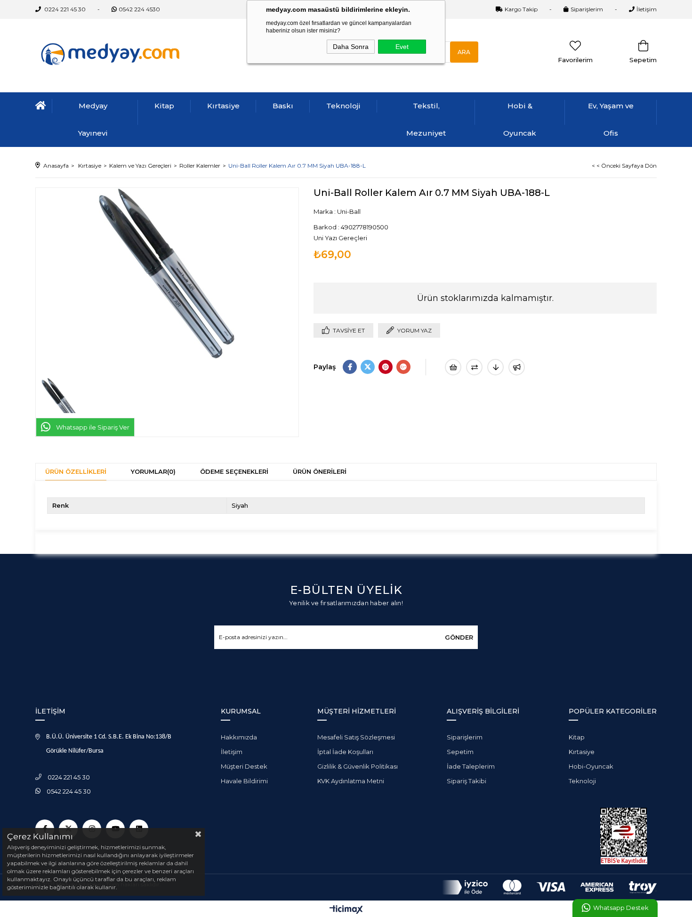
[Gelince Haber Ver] (516, 367)
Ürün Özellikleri (75, 471)
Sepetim (460, 751)
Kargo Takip (521, 9)
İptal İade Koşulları (345, 751)
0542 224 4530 (139, 9)
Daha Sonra (351, 46)
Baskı (283, 105)
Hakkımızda (239, 737)
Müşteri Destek (244, 766)
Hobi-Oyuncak (591, 766)
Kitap (164, 105)
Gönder (459, 637)
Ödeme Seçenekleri (234, 471)
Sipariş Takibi (466, 781)
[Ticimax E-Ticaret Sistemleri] (346, 910)
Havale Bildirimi (244, 781)
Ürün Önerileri (319, 471)
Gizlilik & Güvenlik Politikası (357, 766)
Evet (402, 46)
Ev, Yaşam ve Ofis (611, 119)
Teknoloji (343, 105)
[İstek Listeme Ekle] (453, 367)
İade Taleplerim (471, 766)
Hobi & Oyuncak (519, 119)
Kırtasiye (223, 105)
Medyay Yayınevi (93, 119)
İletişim (646, 9)
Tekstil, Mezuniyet (426, 119)
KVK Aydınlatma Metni (350, 781)
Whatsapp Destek (620, 907)
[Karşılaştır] (474, 367)
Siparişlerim (587, 9)
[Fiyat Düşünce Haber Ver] (495, 367)
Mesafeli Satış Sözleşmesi (356, 737)
